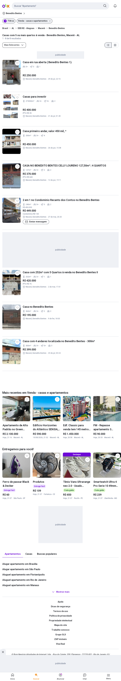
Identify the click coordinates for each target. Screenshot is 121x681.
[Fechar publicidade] (3, 652)
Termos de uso (60, 611)
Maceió (41, 28)
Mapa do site (60, 625)
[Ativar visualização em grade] (115, 45)
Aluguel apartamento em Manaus (20, 585)
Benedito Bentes (57, 28)
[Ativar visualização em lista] (108, 45)
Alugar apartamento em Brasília (19, 564)
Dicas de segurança (60, 606)
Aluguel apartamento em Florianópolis (23, 574)
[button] (60, 5)
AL (13, 28)
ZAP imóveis (60, 639)
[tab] (12, 554)
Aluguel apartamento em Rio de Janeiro (24, 580)
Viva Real (60, 644)
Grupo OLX (60, 634)
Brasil (5, 28)
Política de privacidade (60, 616)
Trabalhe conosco (60, 630)
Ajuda (60, 602)
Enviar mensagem (38, 221)
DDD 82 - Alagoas (26, 28)
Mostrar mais (63, 592)
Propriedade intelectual (60, 620)
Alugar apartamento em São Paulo (21, 569)
